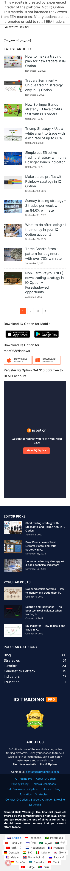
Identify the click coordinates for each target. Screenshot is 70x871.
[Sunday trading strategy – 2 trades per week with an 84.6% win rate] (13, 206)
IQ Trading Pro (23, 778)
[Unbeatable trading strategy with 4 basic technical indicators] (13, 565)
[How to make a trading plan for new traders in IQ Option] (13, 62)
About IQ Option (46, 778)
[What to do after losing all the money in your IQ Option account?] (13, 230)
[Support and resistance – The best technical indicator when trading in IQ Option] (13, 611)
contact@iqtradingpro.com (42, 771)
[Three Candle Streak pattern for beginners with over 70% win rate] (13, 254)
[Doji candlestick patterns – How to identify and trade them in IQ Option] (13, 593)
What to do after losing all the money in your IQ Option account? (45, 229)
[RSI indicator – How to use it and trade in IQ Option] (13, 630)
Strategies (41, 794)
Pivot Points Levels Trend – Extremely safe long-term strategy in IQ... (42, 545)
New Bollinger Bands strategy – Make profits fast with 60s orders (43, 109)
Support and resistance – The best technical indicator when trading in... (43, 610)
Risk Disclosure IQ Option (22, 789)
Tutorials (46, 789)
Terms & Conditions (44, 783)
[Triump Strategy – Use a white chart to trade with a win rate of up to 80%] (13, 134)
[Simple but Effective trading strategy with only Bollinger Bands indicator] (13, 158)
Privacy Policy (20, 783)
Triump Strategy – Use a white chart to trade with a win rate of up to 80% (45, 133)
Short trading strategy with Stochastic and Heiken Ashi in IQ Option (45, 526)
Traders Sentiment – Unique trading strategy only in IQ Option (44, 85)
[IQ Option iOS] (18, 338)
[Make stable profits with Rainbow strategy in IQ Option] (13, 182)
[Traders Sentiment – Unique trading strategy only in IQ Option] (13, 86)
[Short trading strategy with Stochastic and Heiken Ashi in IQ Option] (13, 527)
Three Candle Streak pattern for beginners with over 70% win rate (43, 253)
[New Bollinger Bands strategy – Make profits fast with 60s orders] (13, 110)
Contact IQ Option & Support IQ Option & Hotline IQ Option (35, 802)
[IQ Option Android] (46, 338)
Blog (57, 789)
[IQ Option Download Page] (18, 363)
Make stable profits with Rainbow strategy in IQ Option (44, 181)
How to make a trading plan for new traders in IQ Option (45, 61)
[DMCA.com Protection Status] (35, 728)
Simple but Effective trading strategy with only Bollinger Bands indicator (45, 157)
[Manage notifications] (8, 863)
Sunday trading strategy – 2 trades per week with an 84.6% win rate (45, 205)
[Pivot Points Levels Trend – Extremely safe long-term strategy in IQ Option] (13, 546)
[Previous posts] (46, 311)
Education (25, 794)
